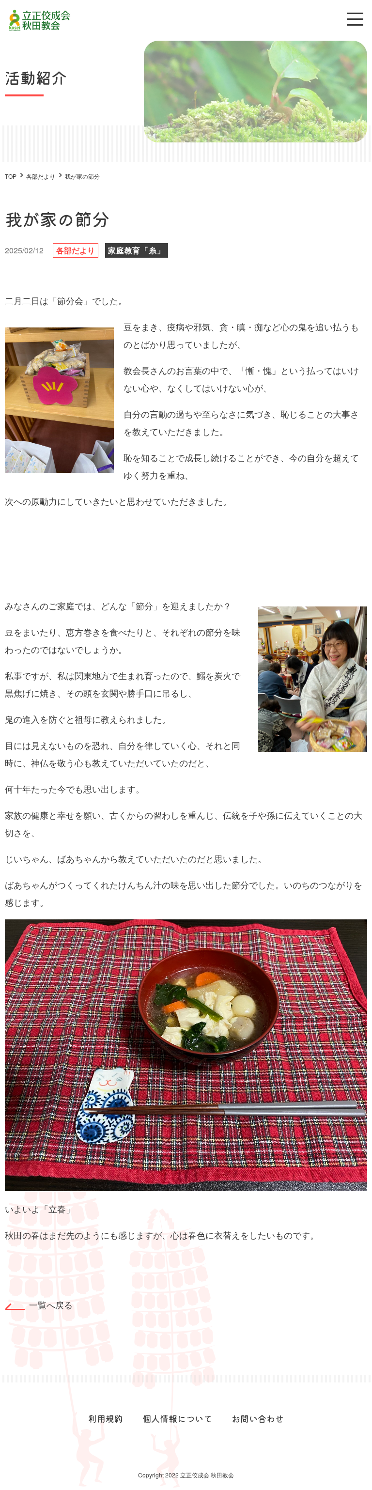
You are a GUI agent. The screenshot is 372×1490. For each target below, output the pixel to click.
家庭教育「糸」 (136, 250)
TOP (10, 176)
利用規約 (105, 1418)
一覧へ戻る (51, 1304)
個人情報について (177, 1418)
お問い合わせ (258, 1418)
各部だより (75, 250)
